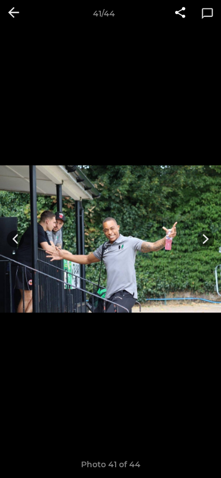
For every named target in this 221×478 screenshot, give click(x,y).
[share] (180, 14)
